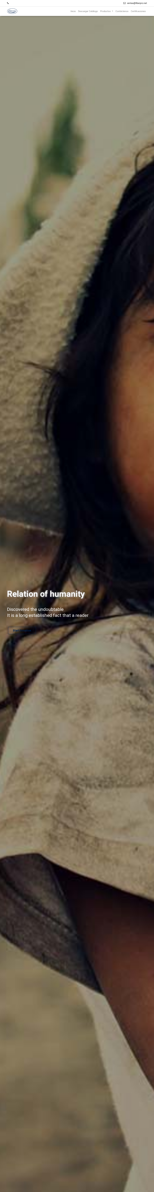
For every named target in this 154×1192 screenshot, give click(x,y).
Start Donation (37, 630)
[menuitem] (73, 11)
